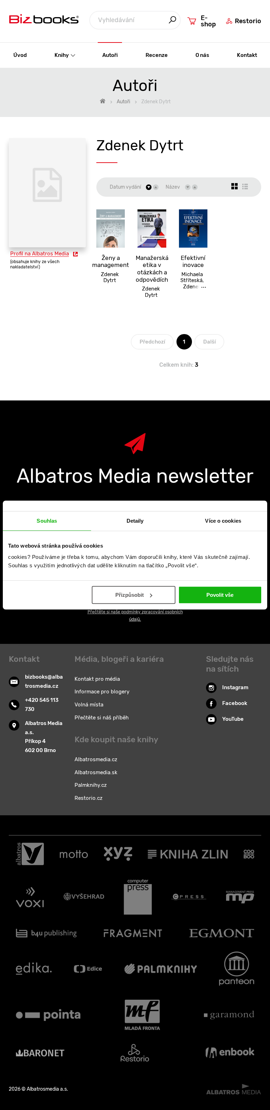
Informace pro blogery (102, 691)
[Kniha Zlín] (188, 854)
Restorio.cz (89, 798)
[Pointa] (48, 1015)
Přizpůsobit (129, 595)
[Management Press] (240, 897)
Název (173, 187)
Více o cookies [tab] (223, 521)
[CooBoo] (249, 854)
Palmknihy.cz (91, 785)
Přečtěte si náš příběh (102, 717)
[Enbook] (230, 1053)
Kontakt (247, 55)
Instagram (235, 687)
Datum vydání (125, 187)
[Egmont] (221, 933)
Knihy (62, 55)
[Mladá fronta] (142, 1015)
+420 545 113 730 (41, 704)
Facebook (234, 703)
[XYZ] (118, 854)
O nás (202, 55)
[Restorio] (135, 1053)
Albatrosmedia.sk (96, 772)
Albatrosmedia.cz (96, 759)
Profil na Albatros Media (39, 253)
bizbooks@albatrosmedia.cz (44, 681)
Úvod (20, 55)
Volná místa (89, 704)
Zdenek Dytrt (110, 277)
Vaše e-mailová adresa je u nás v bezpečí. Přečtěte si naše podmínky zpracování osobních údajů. (135, 612)
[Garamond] (229, 1015)
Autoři (110, 55)
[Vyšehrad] (84, 897)
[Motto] (74, 854)
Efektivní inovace (193, 261)
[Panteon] (236, 969)
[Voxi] (30, 897)
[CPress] (188, 897)
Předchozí (152, 342)
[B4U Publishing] (46, 933)
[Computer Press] (138, 897)
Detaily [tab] (135, 521)
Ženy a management (110, 261)
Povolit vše (219, 595)
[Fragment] (133, 933)
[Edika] (34, 969)
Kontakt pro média (97, 679)
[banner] (44, 20)
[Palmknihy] (160, 969)
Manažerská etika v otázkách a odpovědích (152, 268)
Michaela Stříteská (191, 277)
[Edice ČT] (88, 969)
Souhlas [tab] (47, 521)
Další (209, 342)
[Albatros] (30, 854)
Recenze (157, 55)
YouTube (233, 719)
